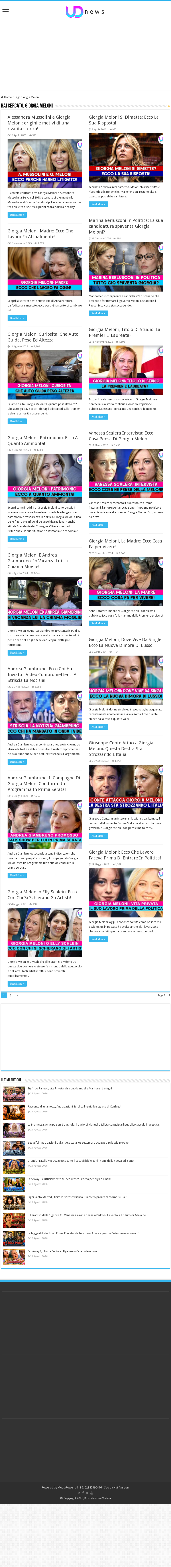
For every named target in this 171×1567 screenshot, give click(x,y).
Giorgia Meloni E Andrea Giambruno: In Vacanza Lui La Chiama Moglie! (38, 560)
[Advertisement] (85, 54)
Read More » (17, 214)
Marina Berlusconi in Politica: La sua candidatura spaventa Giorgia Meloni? (126, 226)
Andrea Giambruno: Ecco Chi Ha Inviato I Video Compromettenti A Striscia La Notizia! (42, 674)
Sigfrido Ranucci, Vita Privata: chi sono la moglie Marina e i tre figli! (70, 1088)
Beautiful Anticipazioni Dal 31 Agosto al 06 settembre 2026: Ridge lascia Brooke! (78, 1142)
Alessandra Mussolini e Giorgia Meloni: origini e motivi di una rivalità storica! (39, 122)
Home (8, 97)
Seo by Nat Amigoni (116, 1487)
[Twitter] (87, 1493)
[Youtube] (92, 1493)
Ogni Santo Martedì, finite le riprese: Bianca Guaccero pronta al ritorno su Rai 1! (78, 1197)
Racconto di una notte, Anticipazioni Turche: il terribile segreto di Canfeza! (74, 1106)
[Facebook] (83, 1493)
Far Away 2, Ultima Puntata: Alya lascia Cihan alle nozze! (63, 1251)
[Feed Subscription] (169, 106)
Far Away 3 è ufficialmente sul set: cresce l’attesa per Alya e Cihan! (69, 1179)
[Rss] (79, 1493)
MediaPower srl (68, 1487)
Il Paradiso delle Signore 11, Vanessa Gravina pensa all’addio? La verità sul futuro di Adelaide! (87, 1215)
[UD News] (85, 11)
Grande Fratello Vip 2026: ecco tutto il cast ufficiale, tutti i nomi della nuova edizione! (81, 1160)
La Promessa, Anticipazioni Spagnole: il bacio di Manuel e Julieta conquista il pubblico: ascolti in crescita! (93, 1124)
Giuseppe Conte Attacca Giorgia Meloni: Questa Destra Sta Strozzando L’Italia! (121, 748)
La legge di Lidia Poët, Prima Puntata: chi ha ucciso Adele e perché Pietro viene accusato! (83, 1233)
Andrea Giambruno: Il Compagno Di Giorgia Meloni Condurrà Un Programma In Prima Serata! (44, 783)
